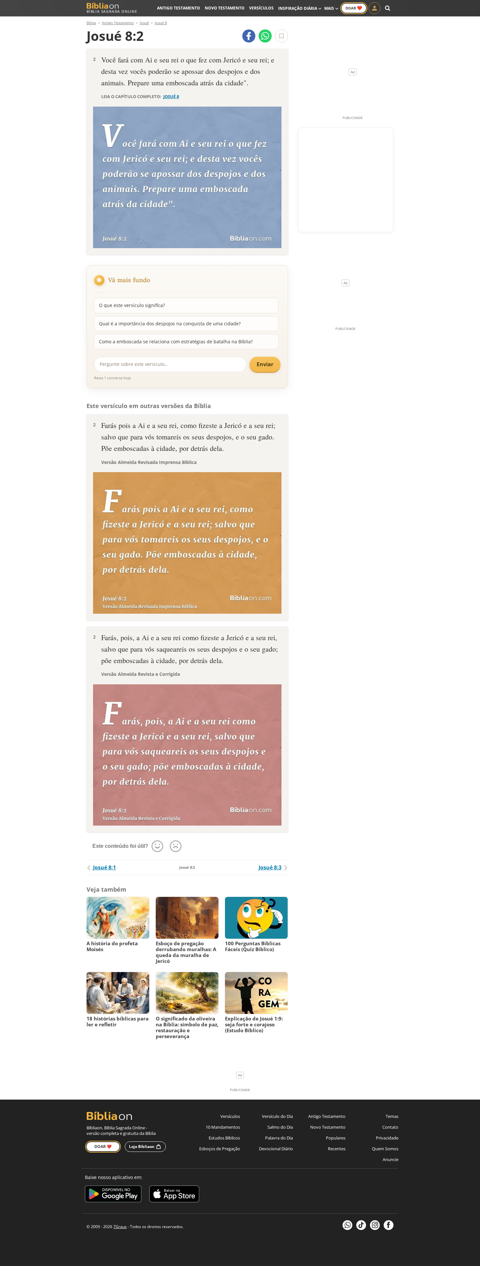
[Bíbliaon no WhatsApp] (347, 1225)
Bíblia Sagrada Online (112, 11)
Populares (335, 1138)
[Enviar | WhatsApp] (265, 36)
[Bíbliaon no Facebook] (388, 1225)
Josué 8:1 (104, 867)
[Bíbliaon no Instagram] (375, 1225)
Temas (392, 1116)
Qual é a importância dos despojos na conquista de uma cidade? (170, 323)
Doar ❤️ (103, 1146)
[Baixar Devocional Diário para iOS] (174, 1195)
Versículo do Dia (277, 1116)
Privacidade (387, 1138)
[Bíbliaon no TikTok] (361, 1225)
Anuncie (390, 1159)
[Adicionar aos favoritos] (281, 36)
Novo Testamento (225, 8)
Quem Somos (385, 1149)
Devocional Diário (276, 1149)
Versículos (261, 8)
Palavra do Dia (279, 1138)
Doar (353, 8)
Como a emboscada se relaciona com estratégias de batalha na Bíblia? (176, 341)
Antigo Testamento (178, 8)
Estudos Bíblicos (224, 1138)
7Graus (120, 1226)
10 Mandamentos (223, 1127)
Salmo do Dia (280, 1127)
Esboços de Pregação (219, 1149)
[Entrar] (374, 8)
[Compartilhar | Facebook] (248, 36)
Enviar (265, 364)
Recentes (336, 1149)
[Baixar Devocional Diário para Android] (113, 1195)
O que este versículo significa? (132, 305)
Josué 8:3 (270, 867)
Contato (390, 1127)
